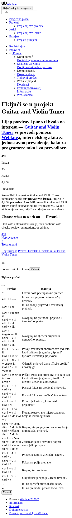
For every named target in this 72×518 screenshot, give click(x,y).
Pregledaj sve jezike (29, 32)
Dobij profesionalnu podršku (34, 67)
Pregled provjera (27, 39)
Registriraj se (17, 46)
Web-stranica (25, 95)
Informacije (24, 91)
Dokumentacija (26, 74)
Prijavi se (14, 49)
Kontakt (14, 506)
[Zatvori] (3, 263)
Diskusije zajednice (28, 63)
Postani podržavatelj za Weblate (28, 513)
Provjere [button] (14, 36)
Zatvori (35, 269)
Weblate (12, 4)
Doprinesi (23, 84)
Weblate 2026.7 (29, 499)
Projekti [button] (14, 22)
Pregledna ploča (19, 19)
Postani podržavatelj (29, 88)
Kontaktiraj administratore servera (37, 60)
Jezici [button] (12, 29)
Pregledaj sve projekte (30, 26)
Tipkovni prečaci (27, 77)
